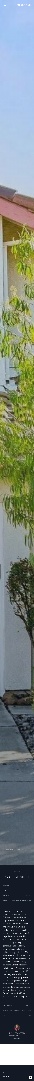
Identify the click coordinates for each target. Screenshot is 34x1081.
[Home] (24, 5)
